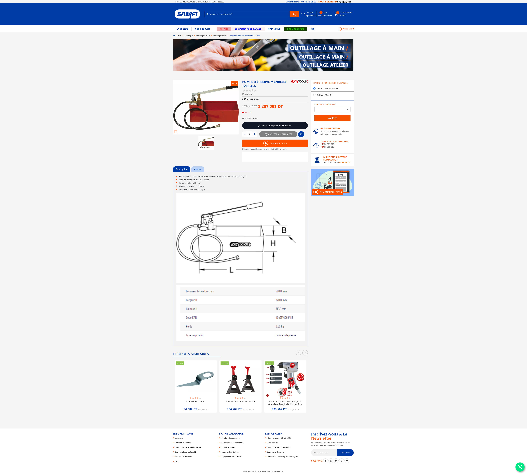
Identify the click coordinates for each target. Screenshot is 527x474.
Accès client (348, 28)
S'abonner (345, 452)
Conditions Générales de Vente (188, 447)
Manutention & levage (230, 452)
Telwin (224, 29)
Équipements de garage (248, 29)
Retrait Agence (325, 94)
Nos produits (204, 29)
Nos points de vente (183, 456)
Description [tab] (181, 169)
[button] (204, 29)
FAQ (313, 29)
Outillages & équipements (232, 442)
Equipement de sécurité (231, 456)
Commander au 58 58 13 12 (279, 438)
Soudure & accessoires (230, 438)
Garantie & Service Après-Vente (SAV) (282, 456)
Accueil (178, 35)
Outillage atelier (219, 35)
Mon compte (272, 442)
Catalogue (274, 29)
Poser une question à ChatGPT (276, 125)
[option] (195, 385)
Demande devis (278, 143)
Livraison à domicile (327, 88)
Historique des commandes (278, 447)
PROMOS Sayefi (295, 29)
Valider (332, 118)
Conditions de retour (275, 452)
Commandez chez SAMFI (185, 452)
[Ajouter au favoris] (301, 134)
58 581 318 (329, 144)
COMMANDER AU (301, 1)
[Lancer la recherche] (294, 14)
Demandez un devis (330, 192)
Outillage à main (203, 35)
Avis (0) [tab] (197, 169)
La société (182, 29)
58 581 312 (329, 147)
